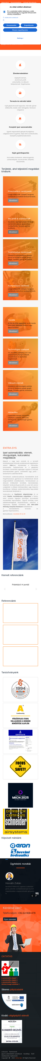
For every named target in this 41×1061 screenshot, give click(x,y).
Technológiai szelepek (18, 349)
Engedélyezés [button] (29, 25)
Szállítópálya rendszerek (19, 252)
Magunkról (5, 2)
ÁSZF (32, 1054)
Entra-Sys (19, 1058)
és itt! (23, 514)
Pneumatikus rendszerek (20, 191)
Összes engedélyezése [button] (20, 30)
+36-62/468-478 (27, 912)
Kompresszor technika (18, 286)
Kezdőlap (26, 1054)
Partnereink (13, 1052)
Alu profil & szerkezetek (19, 218)
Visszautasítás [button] (11, 25)
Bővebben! (13, 200)
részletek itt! (17, 514)
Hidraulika (13, 412)
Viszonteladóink (16, 2)
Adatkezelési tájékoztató (9, 1056)
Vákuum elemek (15, 383)
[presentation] (32, 895)
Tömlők (11, 320)
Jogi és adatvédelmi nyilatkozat (11, 1054)
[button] (16, 898)
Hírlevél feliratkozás (29, 2)
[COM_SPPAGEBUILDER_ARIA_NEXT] (36, 588)
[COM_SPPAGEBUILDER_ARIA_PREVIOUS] (5, 588)
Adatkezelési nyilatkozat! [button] (11, 17)
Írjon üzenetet (10, 919)
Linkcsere (4, 1052)
